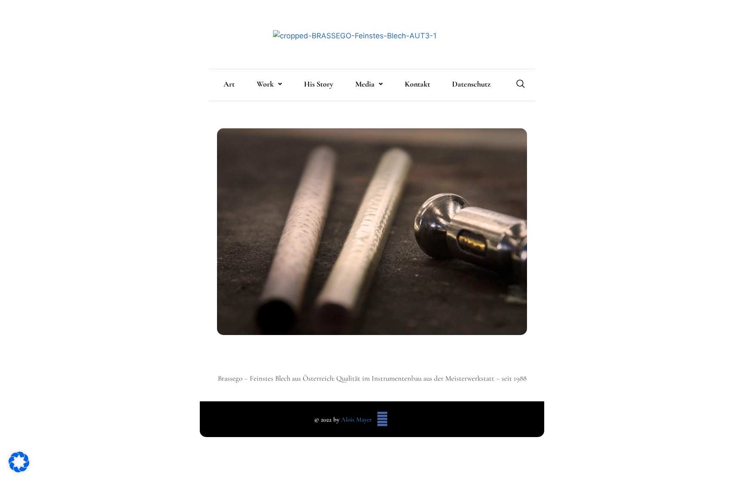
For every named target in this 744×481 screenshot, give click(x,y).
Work (265, 84)
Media (365, 84)
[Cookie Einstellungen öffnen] (19, 469)
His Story (318, 84)
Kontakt (417, 84)
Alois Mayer (356, 419)
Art (229, 84)
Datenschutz (471, 84)
